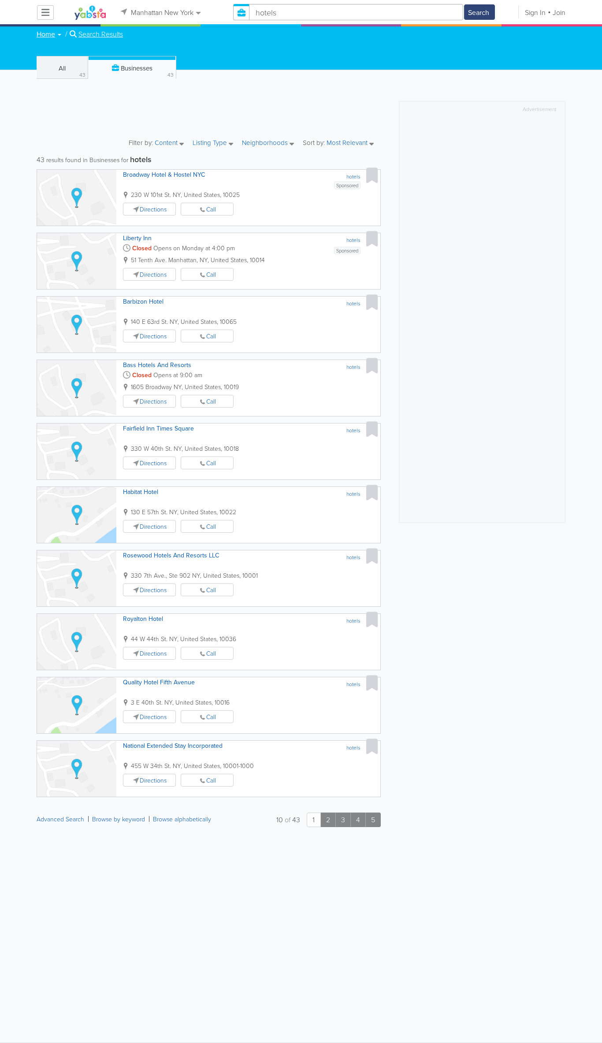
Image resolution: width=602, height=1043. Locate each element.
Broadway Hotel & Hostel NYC (164, 174)
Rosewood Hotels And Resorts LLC (171, 555)
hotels (353, 176)
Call (211, 209)
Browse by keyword (118, 819)
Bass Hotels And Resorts (157, 364)
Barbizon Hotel (143, 301)
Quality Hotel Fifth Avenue (159, 682)
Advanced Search (60, 819)
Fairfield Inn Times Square (158, 428)
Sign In (535, 12)
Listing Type (211, 143)
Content (167, 143)
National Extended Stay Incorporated (173, 745)
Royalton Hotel (143, 618)
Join (559, 12)
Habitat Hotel (140, 491)
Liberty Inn (137, 238)
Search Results (100, 33)
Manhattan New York (161, 12)
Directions (153, 209)
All (72, 70)
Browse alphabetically (182, 819)
